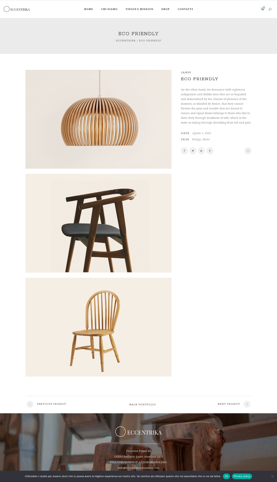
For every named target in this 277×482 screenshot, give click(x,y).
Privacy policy (242, 476)
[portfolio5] (98, 271)
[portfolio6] (98, 167)
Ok (226, 476)
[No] (272, 476)
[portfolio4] (98, 375)
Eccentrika (126, 40)
